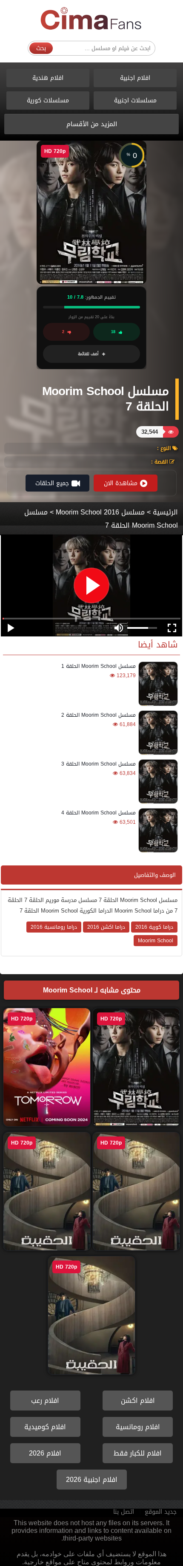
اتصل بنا (123, 1512)
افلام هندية (47, 78)
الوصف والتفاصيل (155, 875)
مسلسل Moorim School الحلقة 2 (98, 715)
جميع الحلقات (52, 483)
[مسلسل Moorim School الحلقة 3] (157, 781)
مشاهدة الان (120, 483)
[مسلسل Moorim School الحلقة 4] (157, 830)
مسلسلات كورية (48, 100)
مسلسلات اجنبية (135, 100)
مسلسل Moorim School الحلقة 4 (98, 812)
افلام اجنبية (135, 78)
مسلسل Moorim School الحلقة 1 (98, 666)
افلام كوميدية (45, 1426)
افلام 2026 (45, 1453)
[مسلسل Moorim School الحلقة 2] (157, 732)
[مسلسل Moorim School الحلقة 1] (157, 683)
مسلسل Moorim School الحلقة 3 (98, 764)
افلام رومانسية (138, 1426)
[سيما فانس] (91, 19)
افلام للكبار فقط (138, 1453)
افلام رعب (45, 1400)
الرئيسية (165, 512)
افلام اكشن (138, 1400)
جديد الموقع (161, 1512)
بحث (41, 48)
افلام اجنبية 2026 (91, 1479)
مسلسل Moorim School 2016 (100, 512)
